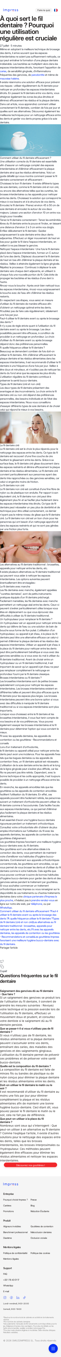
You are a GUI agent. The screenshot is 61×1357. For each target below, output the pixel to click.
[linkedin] (2, 957)
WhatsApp (6, 907)
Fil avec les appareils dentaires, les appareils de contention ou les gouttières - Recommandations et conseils (30, 933)
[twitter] (2, 961)
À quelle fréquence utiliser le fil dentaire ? (30, 918)
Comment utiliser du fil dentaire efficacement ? (25, 911)
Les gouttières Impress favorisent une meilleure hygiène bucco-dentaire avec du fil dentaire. (29, 940)
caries (3, 71)
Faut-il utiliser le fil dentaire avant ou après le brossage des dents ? (29, 915)
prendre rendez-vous (42, 900)
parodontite (38, 74)
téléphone (36, 903)
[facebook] (2, 951)
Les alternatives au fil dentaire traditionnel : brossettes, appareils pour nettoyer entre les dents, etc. (28, 926)
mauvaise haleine (9, 78)
